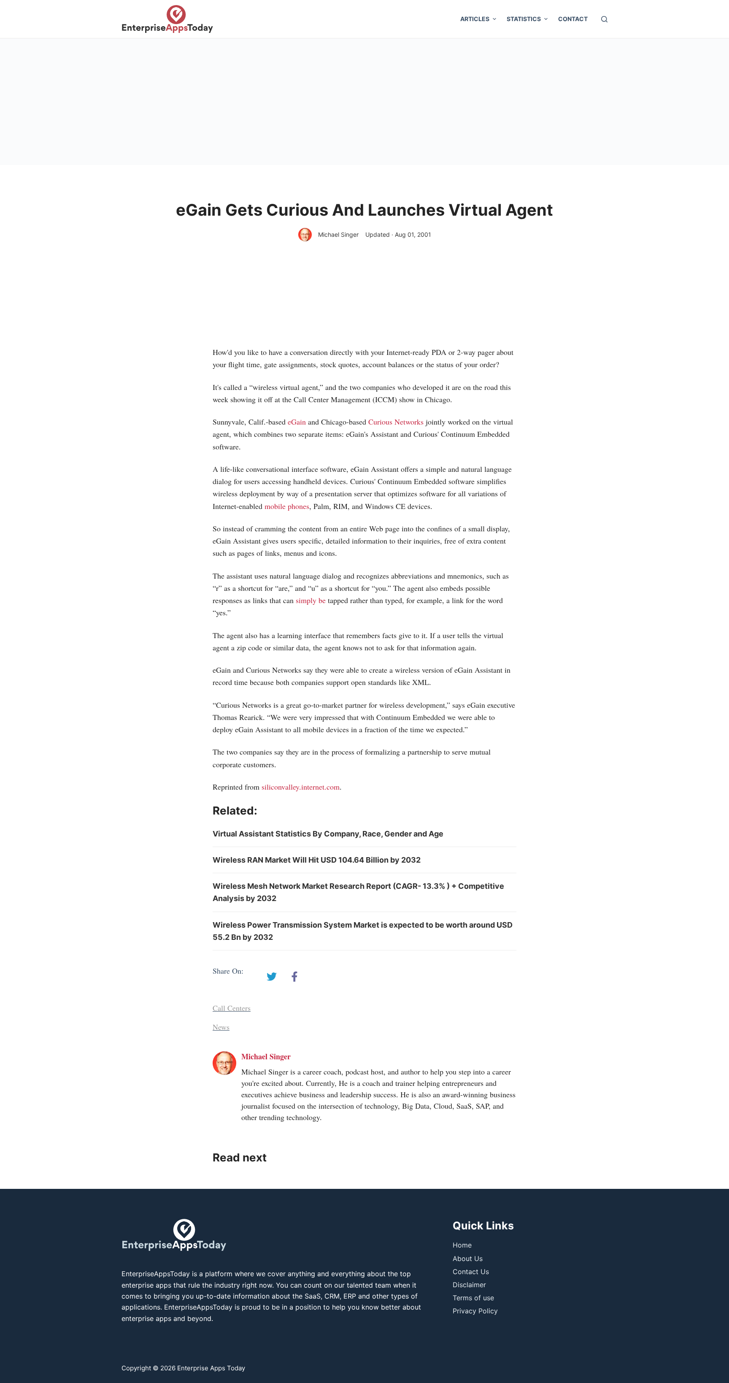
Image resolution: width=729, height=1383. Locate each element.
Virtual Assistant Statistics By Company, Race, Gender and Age (328, 833)
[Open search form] (604, 19)
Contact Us (471, 1271)
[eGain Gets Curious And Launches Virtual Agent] (272, 977)
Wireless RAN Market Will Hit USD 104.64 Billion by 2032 (317, 859)
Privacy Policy (475, 1311)
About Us (468, 1258)
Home (462, 1245)
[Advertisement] (364, 102)
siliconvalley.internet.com (301, 787)
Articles (474, 18)
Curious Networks (396, 422)
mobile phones (287, 506)
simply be (311, 600)
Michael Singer (338, 234)
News (221, 1027)
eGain (297, 422)
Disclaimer (469, 1284)
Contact (573, 18)
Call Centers (232, 1008)
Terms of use (473, 1298)
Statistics (524, 18)
